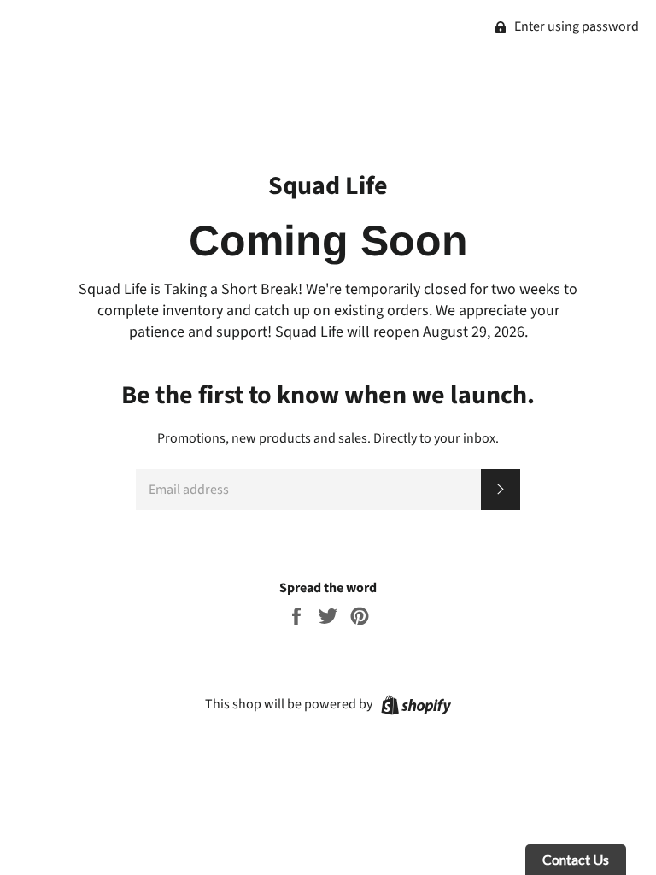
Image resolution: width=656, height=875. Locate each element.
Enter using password (575, 26)
